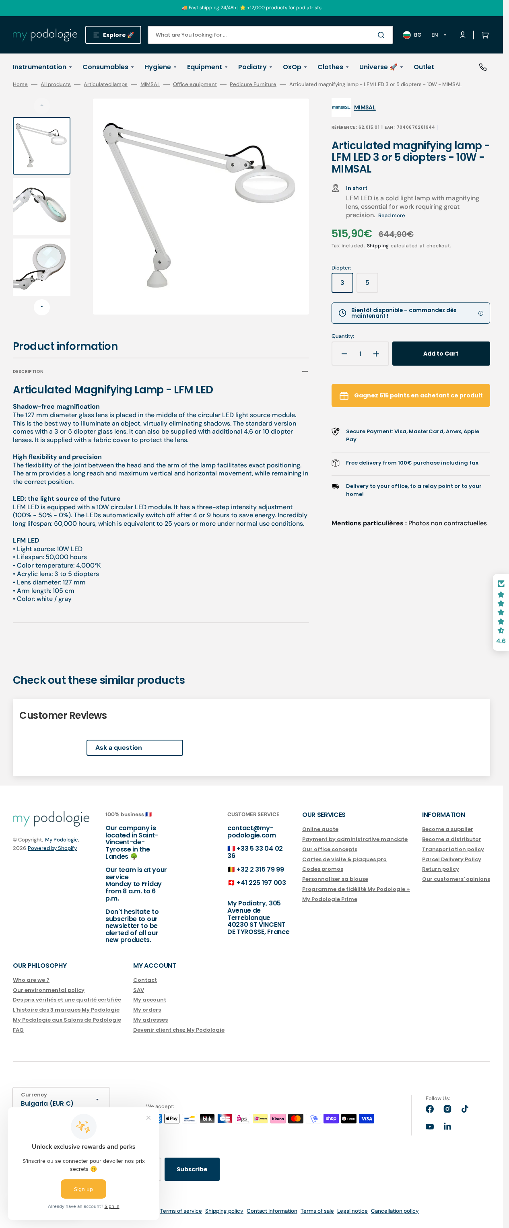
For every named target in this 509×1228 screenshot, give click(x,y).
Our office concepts (329, 849)
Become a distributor (451, 839)
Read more (391, 215)
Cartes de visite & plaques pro (344, 859)
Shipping (378, 246)
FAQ (18, 1030)
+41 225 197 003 (261, 882)
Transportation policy (453, 849)
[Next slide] (42, 307)
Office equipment (195, 84)
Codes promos (322, 869)
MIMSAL (150, 84)
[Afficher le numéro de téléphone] (483, 67)
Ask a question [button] (118, 747)
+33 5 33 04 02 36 (255, 852)
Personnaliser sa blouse (335, 879)
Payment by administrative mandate (355, 839)
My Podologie (61, 839)
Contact (145, 980)
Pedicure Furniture (253, 84)
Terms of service (181, 1210)
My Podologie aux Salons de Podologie (67, 1020)
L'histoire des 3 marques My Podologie (66, 1010)
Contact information (272, 1210)
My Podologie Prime (329, 899)
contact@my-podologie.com (251, 831)
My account (149, 1000)
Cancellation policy (395, 1210)
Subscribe (192, 1169)
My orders (147, 1010)
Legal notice (352, 1210)
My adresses (150, 1020)
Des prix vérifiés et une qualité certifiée (67, 1000)
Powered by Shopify (52, 848)
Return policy (440, 869)
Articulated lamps (106, 84)
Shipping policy (224, 1210)
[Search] (382, 35)
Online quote (320, 829)
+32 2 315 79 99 (260, 869)
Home (20, 84)
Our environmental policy (48, 990)
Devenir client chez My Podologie (179, 1030)
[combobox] (270, 35)
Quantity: (343, 336)
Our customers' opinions (456, 879)
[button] (483, 35)
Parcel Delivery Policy (451, 859)
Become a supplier (447, 829)
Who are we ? (31, 980)
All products (56, 84)
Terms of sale (317, 1210)
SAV (138, 990)
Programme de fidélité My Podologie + (356, 889)
